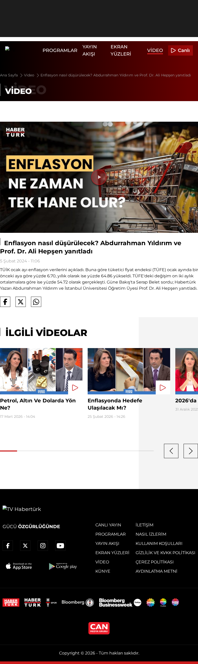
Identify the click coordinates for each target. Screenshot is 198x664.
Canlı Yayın (108, 525)
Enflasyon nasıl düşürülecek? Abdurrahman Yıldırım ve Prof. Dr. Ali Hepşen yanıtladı (115, 75)
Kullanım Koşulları (159, 543)
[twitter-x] (25, 546)
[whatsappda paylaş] (36, 302)
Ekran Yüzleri (112, 552)
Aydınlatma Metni (156, 571)
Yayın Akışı (107, 543)
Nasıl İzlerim (151, 534)
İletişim (144, 525)
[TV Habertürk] (22, 50)
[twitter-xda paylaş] (20, 302)
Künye (102, 571)
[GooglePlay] (62, 566)
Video (155, 50)
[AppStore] (19, 566)
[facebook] (8, 546)
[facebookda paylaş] (5, 302)
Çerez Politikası (155, 562)
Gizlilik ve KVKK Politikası (165, 552)
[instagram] (43, 546)
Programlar (60, 50)
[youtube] (60, 546)
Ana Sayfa (9, 75)
